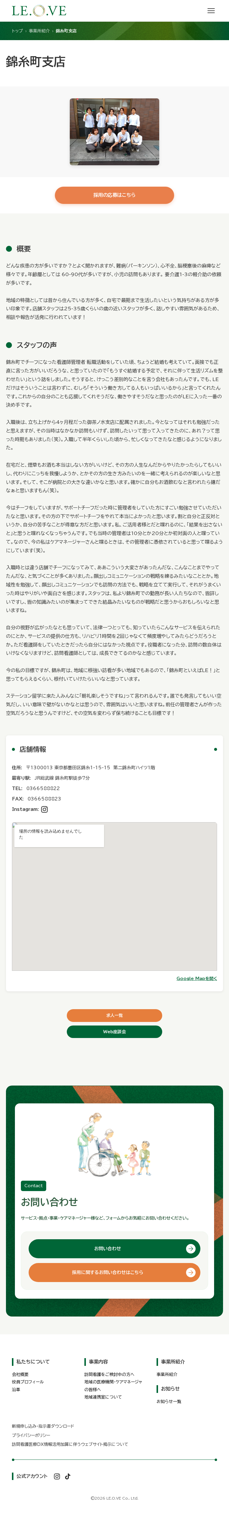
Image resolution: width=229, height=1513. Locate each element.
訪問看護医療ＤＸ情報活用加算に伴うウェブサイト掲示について (70, 1444)
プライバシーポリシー (31, 1435)
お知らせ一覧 (169, 1401)
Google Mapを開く (197, 978)
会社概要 (20, 1374)
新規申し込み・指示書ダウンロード (43, 1426)
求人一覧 (114, 1015)
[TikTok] (67, 1476)
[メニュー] (211, 10)
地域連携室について (103, 1397)
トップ (17, 31)
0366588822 (43, 788)
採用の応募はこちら (114, 195)
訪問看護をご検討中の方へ (109, 1374)
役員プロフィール (28, 1382)
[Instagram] (44, 809)
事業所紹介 (39, 31)
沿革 (16, 1390)
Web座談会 (114, 1032)
